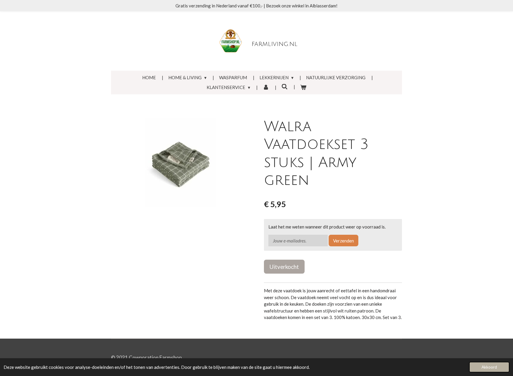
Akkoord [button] (489, 367)
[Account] (266, 87)
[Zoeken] (284, 87)
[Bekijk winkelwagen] (303, 87)
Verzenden (343, 240)
